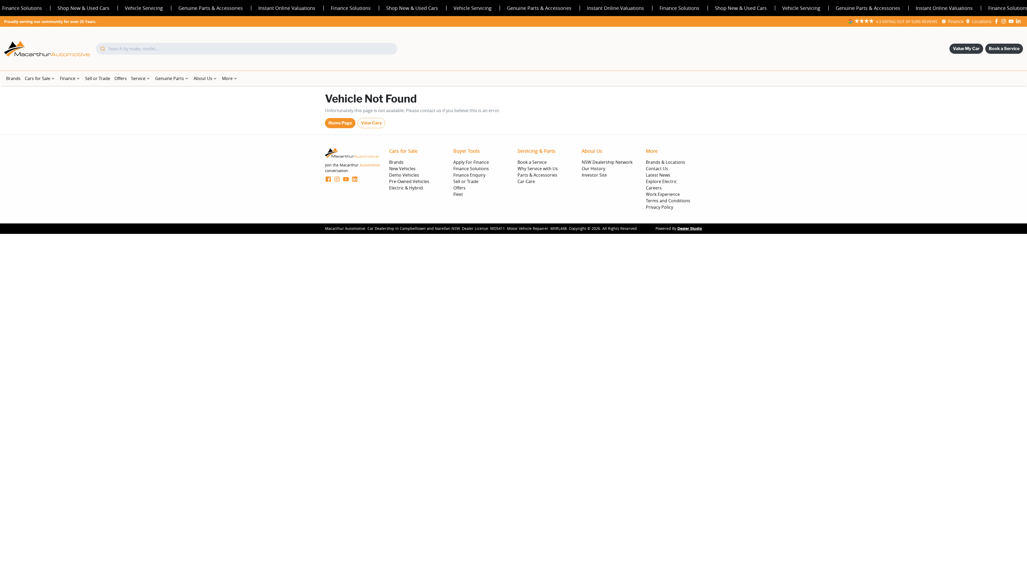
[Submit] (102, 49)
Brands (13, 78)
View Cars (371, 123)
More (227, 78)
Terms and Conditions (668, 201)
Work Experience (663, 194)
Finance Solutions (471, 169)
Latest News (658, 175)
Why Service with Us (538, 169)
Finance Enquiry (469, 175)
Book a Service (1004, 48)
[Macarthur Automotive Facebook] (997, 21)
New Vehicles (402, 169)
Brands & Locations (665, 162)
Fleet (458, 194)
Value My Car (966, 48)
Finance (956, 21)
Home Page (340, 123)
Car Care (526, 181)
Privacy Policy (659, 207)
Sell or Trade (97, 78)
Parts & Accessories (537, 175)
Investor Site (594, 175)
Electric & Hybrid (406, 188)
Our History (593, 169)
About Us (203, 78)
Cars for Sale (37, 78)
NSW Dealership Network (607, 162)
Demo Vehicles (404, 175)
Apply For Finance (471, 162)
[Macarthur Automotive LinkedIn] (1019, 21)
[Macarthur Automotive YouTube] (1012, 21)
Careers (654, 188)
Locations (982, 21)
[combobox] (246, 49)
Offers (120, 78)
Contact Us (657, 169)
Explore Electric (661, 181)
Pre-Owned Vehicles (409, 181)
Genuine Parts (169, 78)
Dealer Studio (689, 229)
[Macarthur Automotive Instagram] (1004, 21)
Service (138, 78)
